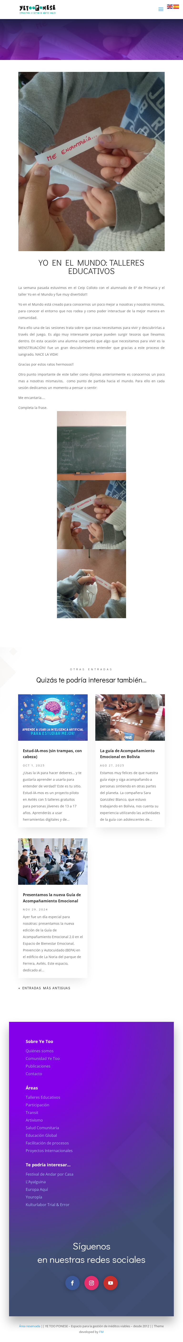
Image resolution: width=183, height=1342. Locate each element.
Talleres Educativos (43, 1097)
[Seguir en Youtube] (110, 1283)
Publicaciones (38, 1066)
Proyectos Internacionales (49, 1150)
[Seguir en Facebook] (72, 1283)
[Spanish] (176, 6)
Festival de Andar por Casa (49, 1174)
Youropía (34, 1197)
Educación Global (41, 1135)
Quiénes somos (40, 1051)
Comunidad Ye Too (43, 1058)
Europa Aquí (37, 1189)
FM (101, 1332)
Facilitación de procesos (47, 1143)
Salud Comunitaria (42, 1127)
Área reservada (29, 1326)
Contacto (34, 1073)
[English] (170, 6)
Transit (32, 1112)
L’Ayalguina (36, 1181)
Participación (37, 1105)
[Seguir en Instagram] (91, 1283)
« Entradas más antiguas (44, 988)
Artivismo (34, 1120)
